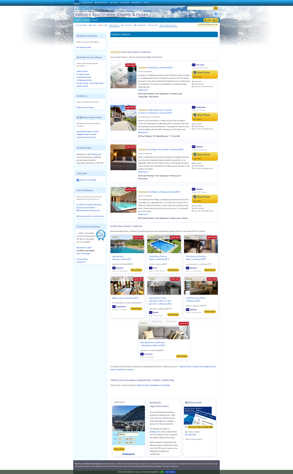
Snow (93, 25)
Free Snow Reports (200, 427)
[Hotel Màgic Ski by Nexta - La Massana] (123, 157)
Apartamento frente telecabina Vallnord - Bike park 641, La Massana (160, 301)
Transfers (141, 25)
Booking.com (96, 154)
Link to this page (83, 253)
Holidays (127, 25)
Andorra (86, 20)
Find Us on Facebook (87, 180)
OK (162, 472)
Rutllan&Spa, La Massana (158, 67)
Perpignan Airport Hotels (86, 134)
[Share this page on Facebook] (216, 15)
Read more (142, 90)
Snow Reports (102, 2)
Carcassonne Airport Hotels (87, 131)
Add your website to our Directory (90, 216)
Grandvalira (154, 385)
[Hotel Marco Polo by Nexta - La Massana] (164, 244)
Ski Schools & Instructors (89, 210)
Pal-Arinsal (165, 385)
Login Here (191, 435)
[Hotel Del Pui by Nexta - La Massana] (201, 285)
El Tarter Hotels (82, 74)
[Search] (215, 8)
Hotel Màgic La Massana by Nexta (161, 192)
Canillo (139, 385)
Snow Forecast (192, 367)
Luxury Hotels (169, 25)
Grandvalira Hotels (83, 77)
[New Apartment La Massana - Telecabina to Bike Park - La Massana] (164, 330)
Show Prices (136, 270)
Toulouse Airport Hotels (86, 137)
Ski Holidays (204, 367)
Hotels (77, 20)
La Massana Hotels (84, 80)
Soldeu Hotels (82, 86)
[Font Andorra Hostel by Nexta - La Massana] (201, 244)
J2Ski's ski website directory (90, 205)
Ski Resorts (88, 2)
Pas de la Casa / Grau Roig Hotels (89, 83)
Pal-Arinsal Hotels (83, 47)
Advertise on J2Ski (84, 248)
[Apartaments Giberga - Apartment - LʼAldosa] (127, 244)
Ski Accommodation (87, 208)
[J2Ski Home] (84, 10)
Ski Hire (104, 25)
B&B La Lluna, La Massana (123, 298)
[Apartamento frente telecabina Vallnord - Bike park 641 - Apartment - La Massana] (164, 285)
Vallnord (82, 25)
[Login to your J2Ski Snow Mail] (199, 415)
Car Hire (154, 25)
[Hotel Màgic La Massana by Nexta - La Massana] (123, 200)
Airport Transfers (116, 369)
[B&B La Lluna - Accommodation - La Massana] (127, 285)
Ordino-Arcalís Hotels (85, 107)
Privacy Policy (82, 259)
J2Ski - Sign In (212, 20)
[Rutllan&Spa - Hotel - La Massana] (123, 75)
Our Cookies (170, 472)
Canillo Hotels (82, 71)
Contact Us (81, 262)
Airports (137, 2)
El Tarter (145, 385)
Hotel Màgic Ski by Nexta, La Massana (163, 149)
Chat (147, 2)
